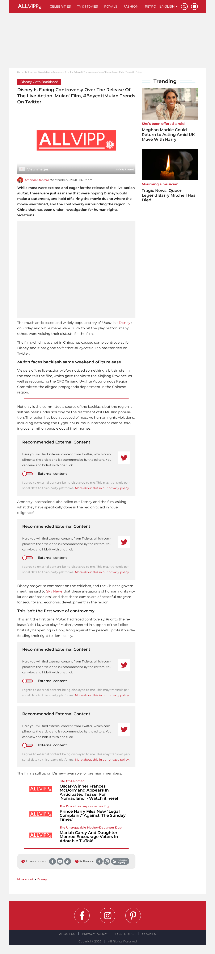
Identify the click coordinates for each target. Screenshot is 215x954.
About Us (67, 934)
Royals (110, 6)
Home (20, 72)
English (167, 6)
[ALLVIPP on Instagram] (107, 915)
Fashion (130, 6)
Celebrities (60, 6)
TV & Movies (87, 6)
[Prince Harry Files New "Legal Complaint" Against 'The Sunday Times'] (41, 814)
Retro (150, 6)
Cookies (149, 934)
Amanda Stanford (37, 180)
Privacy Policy (94, 934)
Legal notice (124, 934)
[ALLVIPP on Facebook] (81, 915)
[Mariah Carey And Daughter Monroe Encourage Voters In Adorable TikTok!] (41, 835)
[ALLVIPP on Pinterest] (133, 915)
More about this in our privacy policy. (102, 488)
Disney (124, 323)
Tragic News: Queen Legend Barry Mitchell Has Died (168, 195)
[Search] (184, 6)
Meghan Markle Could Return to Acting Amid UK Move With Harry (168, 134)
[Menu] (194, 6)
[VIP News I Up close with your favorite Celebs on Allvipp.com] (32, 6)
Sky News (54, 591)
